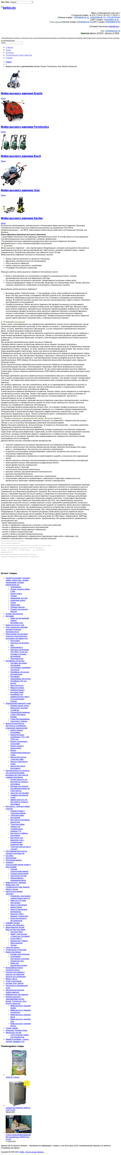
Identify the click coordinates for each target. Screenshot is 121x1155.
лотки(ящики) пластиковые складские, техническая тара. (19, 958)
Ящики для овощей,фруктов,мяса (18, 964)
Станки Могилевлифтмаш (20, 719)
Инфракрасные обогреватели (17, 994)
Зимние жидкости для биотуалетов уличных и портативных (19, 802)
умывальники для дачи (19, 598)
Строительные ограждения (16, 950)
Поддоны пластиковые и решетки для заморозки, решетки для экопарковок (16, 974)
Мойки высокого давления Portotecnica (25, 126)
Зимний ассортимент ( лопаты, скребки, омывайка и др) (17, 1040)
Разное (13, 602)
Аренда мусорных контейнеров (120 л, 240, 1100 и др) (19, 737)
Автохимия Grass (16, 623)
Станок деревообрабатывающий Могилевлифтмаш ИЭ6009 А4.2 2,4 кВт (18, 1137)
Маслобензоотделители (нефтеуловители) (15, 991)
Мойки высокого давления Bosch (21, 156)
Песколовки (15, 641)
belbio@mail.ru (114, 26)
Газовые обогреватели (14, 614)
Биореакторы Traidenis (19, 941)
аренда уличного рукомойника (16, 731)
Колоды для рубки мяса (15, 925)
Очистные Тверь (16, 932)
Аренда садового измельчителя (17, 747)
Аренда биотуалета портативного (17, 767)
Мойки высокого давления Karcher (22, 218)
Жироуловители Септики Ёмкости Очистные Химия (15, 928)
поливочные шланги (17, 600)
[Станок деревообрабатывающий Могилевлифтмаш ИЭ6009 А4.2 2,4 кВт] (19, 1132)
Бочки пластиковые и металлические (18, 919)
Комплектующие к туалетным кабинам (18, 812)
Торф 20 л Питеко (12, 1077)
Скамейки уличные (13, 923)
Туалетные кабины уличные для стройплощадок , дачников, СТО (17, 827)
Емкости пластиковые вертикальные (18, 910)
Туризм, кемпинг (12, 1028)
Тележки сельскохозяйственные (19, 870)
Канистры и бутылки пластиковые (18, 901)
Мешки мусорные (17, 688)
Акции (8, 50)
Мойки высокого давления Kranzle (21, 93)
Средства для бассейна (19, 793)
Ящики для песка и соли (15, 625)
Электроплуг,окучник (18, 876)
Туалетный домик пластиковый (17, 816)
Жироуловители (16, 943)
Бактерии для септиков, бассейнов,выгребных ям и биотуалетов (20, 788)
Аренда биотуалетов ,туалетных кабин (18, 758)
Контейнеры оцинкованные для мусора (20, 677)
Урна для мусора (16, 685)
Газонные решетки (17, 607)
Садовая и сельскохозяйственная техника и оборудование (18, 864)
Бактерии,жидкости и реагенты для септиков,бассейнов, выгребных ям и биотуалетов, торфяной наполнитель (18, 773)
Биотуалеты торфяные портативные (19, 834)
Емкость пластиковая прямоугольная (18, 906)
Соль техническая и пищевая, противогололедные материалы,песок (17, 629)
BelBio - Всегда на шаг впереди (31, 1152)
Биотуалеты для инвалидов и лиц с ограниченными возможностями (17, 841)
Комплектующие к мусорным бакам (17, 691)
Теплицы (13, 596)
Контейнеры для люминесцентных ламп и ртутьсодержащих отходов (19, 697)
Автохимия (10, 616)
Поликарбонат (15, 587)
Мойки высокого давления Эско (20, 190)
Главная (9, 47)
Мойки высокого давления (16, 882)
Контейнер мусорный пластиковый (18, 664)
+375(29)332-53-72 (84, 22)
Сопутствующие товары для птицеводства (19, 1036)
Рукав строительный (13, 981)
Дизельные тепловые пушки (16, 1030)
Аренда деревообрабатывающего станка (20, 752)
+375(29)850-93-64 (112, 22)
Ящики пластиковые (13, 952)
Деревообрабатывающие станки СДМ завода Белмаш (20, 714)
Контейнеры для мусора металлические (19, 673)
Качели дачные (16, 594)
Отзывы (9, 57)
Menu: (7, 2)
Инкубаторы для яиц (13, 1032)
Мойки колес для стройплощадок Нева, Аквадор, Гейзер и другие (18, 887)
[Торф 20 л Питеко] (19, 1075)
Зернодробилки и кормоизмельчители (18, 879)
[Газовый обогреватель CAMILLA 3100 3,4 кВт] (19, 1105)
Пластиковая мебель (14, 860)
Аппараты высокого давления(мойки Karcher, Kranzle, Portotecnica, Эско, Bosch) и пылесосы (16, 1000)
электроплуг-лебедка (18, 721)
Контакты (10, 52)
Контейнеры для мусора (15, 661)
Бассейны (9, 856)
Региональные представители (19, 55)
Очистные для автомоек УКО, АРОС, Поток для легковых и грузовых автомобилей (19, 653)
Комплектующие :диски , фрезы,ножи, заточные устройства (19, 708)
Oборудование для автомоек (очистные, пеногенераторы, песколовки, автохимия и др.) (17, 636)
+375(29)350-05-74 (97, 17)
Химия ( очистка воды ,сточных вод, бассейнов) (20, 935)
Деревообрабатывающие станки (18, 703)
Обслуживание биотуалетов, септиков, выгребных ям (16, 852)
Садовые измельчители (19, 873)
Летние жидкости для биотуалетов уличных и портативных (19, 781)
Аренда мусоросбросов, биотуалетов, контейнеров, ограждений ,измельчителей (16, 725)
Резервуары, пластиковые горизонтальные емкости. (20, 897)
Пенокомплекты (16, 647)
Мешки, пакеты (11, 979)
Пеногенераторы (16, 658)
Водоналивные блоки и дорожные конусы (14, 969)
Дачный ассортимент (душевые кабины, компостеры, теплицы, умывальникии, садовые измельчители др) (18, 581)
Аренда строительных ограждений (18, 742)
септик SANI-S (16, 938)
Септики (13, 945)
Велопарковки (11, 858)
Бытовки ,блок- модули (14, 983)
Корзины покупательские (20, 954)
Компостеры (15, 605)
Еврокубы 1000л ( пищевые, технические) (19, 915)
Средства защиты (12, 947)
